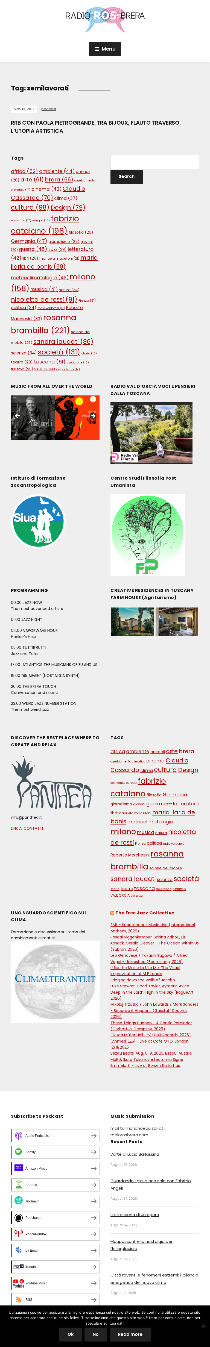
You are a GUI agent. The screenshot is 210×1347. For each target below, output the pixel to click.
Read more (130, 1334)
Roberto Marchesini (130, 855)
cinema (46, 189)
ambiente (57, 171)
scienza (24, 353)
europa (41, 220)
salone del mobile (165, 868)
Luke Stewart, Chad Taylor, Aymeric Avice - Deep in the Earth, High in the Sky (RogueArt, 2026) (152, 992)
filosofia (81, 232)
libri (30, 258)
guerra (33, 249)
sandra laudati (63, 342)
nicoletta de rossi (44, 299)
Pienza (87, 300)
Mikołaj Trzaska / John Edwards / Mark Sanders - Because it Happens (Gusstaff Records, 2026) (154, 1010)
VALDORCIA (47, 369)
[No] (203, 1326)
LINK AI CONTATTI (27, 828)
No (96, 1334)
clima (65, 198)
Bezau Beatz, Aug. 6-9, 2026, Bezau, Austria (151, 1053)
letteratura (186, 803)
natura (69, 289)
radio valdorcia (51, 308)
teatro (22, 362)
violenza (71, 369)
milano (123, 831)
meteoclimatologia (40, 277)
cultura (30, 207)
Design (68, 207)
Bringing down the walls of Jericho (142, 980)
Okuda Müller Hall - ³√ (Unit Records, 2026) (150, 1035)
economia (21, 220)
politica (23, 307)
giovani (139, 804)
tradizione (78, 362)
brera (59, 179)
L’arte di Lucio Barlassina (134, 1154)
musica (44, 289)
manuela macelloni (59, 258)
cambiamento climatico (127, 761)
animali (157, 752)
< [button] (18, 416)
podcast (48, 108)
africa (24, 171)
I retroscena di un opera (134, 1214)
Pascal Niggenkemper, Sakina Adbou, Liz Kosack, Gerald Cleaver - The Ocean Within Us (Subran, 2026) (154, 943)
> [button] (93, 416)
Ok (71, 1334)
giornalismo (64, 241)
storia (89, 353)
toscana (50, 361)
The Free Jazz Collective (144, 913)
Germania (29, 241)
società (59, 352)
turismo (22, 369)
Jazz (57, 249)
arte (32, 179)
